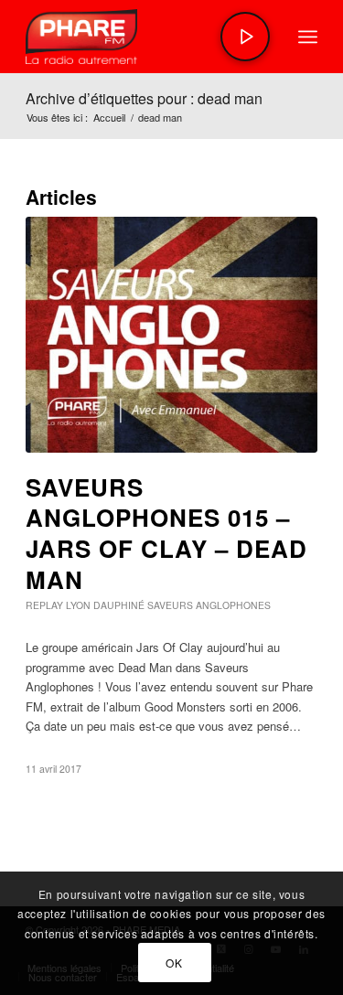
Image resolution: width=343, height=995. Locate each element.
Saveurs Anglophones (209, 605)
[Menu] (307, 37)
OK (174, 962)
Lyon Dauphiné (105, 605)
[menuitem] (307, 37)
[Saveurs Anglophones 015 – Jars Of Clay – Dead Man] (171, 335)
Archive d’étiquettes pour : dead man (144, 98)
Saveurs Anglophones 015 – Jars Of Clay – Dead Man (166, 533)
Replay (44, 605)
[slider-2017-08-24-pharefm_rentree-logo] (142, 36)
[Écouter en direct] (245, 36)
